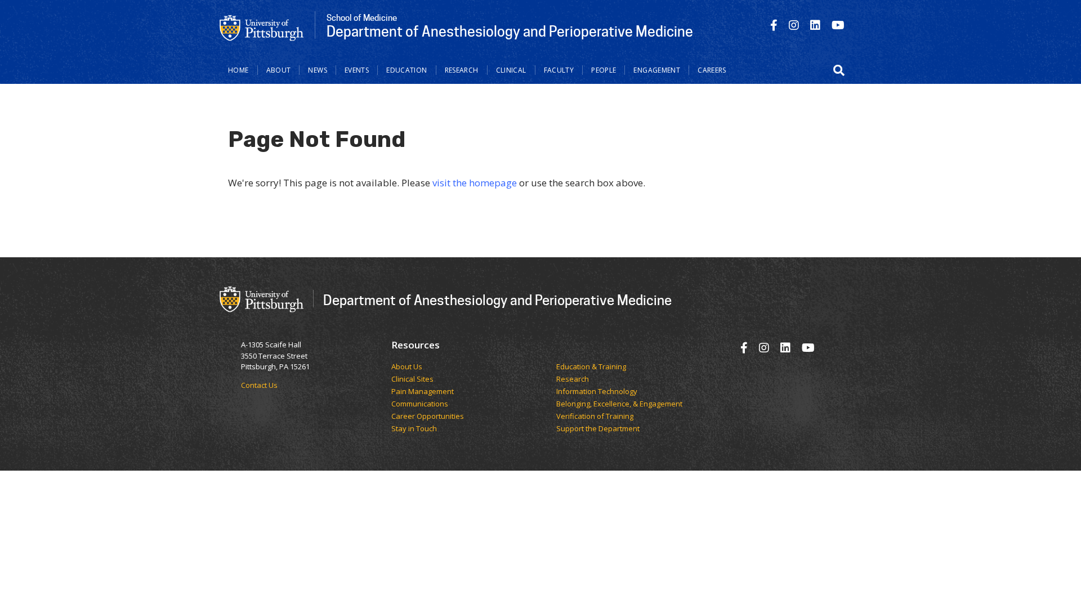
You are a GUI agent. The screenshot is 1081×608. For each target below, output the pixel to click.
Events (357, 70)
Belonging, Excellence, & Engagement (619, 404)
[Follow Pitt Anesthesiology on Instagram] (794, 25)
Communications (419, 404)
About (278, 70)
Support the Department (598, 428)
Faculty (559, 70)
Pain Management (422, 391)
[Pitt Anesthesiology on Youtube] (838, 25)
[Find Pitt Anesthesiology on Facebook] (774, 25)
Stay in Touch (414, 428)
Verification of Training (594, 416)
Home (238, 70)
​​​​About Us (406, 367)
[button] (839, 70)
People (603, 70)
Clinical (511, 70)
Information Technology (596, 391)
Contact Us (259, 385)
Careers (712, 70)
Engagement (656, 70)
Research (462, 70)
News (317, 70)
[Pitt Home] (262, 27)
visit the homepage (474, 182)
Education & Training (591, 367)
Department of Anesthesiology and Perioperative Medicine (497, 299)
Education (406, 70)
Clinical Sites (412, 379)
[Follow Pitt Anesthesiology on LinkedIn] (815, 25)
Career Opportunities (427, 416)
